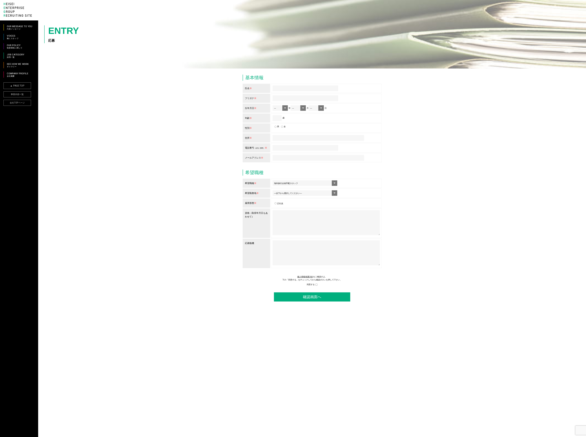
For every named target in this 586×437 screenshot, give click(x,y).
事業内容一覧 (17, 94)
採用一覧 (15, 55)
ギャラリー (18, 65)
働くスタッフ (13, 37)
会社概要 (17, 74)
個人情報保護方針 (305, 277)
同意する (311, 284)
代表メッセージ (19, 27)
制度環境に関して (14, 46)
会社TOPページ (17, 102)
